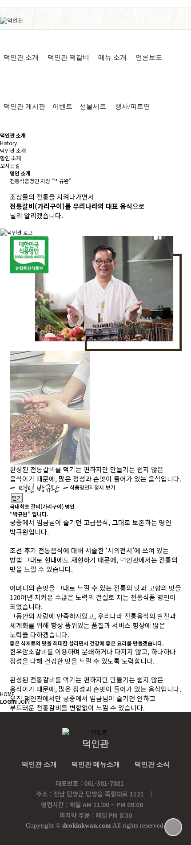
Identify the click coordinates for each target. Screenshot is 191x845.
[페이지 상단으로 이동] (173, 827)
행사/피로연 (132, 106)
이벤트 (62, 106)
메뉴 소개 (112, 57)
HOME (7, 694)
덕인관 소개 (21, 57)
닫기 (17, 498)
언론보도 (148, 57)
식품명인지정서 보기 (92, 487)
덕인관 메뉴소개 (96, 764)
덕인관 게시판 (24, 106)
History (8, 143)
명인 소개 (10, 158)
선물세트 (93, 106)
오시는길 (10, 165)
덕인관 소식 (152, 764)
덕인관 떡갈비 (68, 57)
